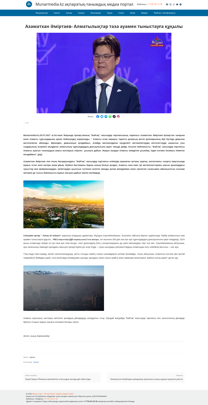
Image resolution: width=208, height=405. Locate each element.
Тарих (109, 13)
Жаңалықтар (42, 13)
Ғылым (81, 13)
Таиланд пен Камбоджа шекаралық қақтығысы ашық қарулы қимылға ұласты (146, 377)
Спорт (121, 13)
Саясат (57, 13)
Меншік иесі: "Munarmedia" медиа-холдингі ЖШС (53, 394)
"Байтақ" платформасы (164, 13)
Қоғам (69, 13)
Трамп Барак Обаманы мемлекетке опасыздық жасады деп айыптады (58, 377)
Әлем (132, 13)
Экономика (95, 13)
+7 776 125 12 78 (154, 4)
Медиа (144, 13)
